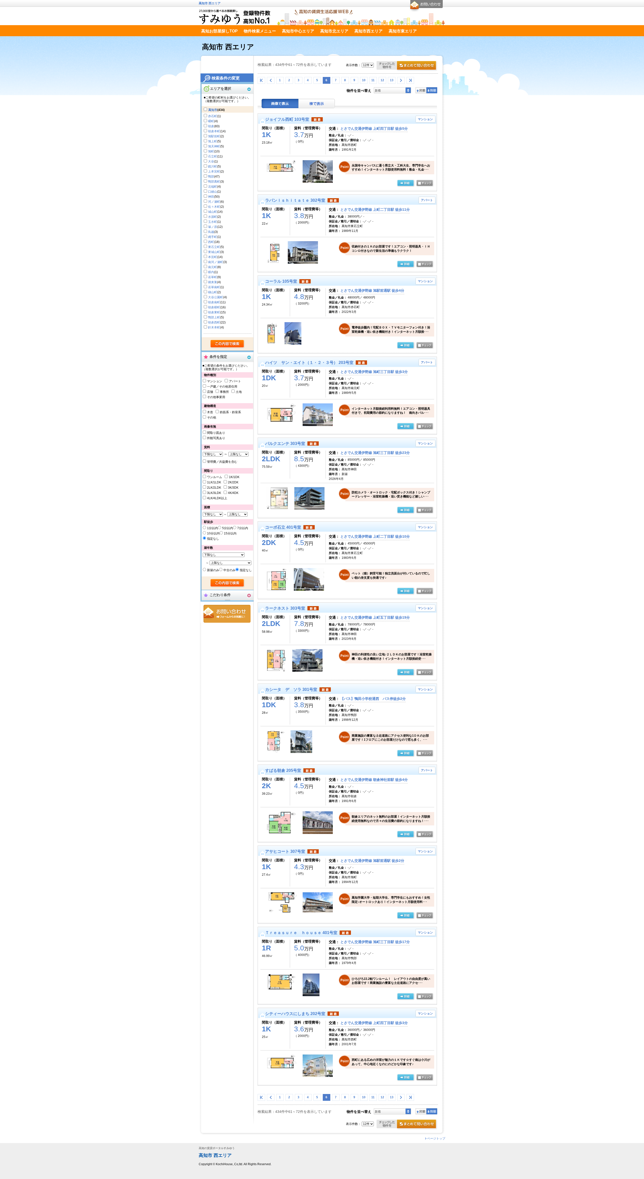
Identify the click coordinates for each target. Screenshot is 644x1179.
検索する (227, 344)
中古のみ (229, 570)
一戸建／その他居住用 (222, 386)
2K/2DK (233, 482)
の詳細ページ (405, 183)
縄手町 (212, 237)
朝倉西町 (214, 322)
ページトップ (436, 1138)
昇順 (421, 90)
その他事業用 (216, 397)
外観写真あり (216, 438)
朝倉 (211, 126)
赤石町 (212, 116)
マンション (214, 381)
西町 (211, 242)
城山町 (212, 212)
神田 (211, 196)
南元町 (212, 267)
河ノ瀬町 (214, 201)
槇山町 (212, 292)
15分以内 (230, 533)
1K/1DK (234, 477)
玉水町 (212, 222)
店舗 (210, 392)
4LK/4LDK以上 (217, 498)
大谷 (211, 161)
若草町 (212, 277)
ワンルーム (214, 477)
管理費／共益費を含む (222, 462)
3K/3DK (233, 487)
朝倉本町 (214, 131)
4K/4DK (233, 493)
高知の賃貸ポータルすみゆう (217, 1148)
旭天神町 (214, 146)
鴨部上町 (214, 317)
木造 (210, 412)
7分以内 (242, 528)
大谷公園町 (215, 297)
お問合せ (227, 614)
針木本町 (214, 327)
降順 (431, 90)
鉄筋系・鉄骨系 (230, 412)
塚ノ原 (212, 227)
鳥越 (211, 232)
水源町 (212, 217)
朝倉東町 (214, 312)
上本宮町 (214, 171)
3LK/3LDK (214, 493)
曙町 (211, 121)
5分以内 (227, 528)
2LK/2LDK (214, 487)
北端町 (212, 186)
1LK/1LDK (214, 482)
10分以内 (213, 533)
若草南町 (214, 287)
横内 (211, 272)
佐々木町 (214, 206)
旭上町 (212, 141)
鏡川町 (212, 166)
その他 (211, 417)
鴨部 (211, 176)
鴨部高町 (214, 181)
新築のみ (213, 570)
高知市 (212, 110)
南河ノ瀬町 (215, 262)
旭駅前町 (214, 136)
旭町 (211, 151)
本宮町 (212, 257)
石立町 (212, 156)
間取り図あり (216, 433)
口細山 (212, 191)
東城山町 (214, 252)
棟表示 (316, 103)
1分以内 (212, 528)
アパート (235, 381)
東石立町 (214, 247)
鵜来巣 (212, 282)
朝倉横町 (214, 307)
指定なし (213, 538)
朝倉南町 (214, 302)
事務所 (224, 392)
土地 (239, 392)
